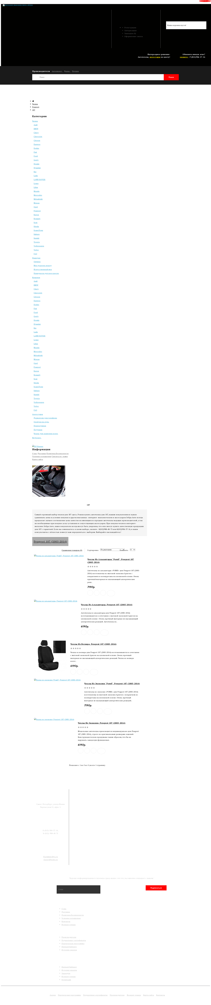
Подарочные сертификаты (74, 940)
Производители (69, 937)
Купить (96, 593)
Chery (36, 132)
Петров (75, 71)
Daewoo (37, 144)
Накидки (36, 258)
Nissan (37, 203)
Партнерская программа (73, 943)
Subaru (37, 234)
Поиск (171, 77)
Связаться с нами (60, 456)
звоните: (184, 57)
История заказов (69, 950)
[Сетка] (34, 549)
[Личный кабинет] (138, 19)
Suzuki (36, 238)
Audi (35, 125)
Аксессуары (37, 414)
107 (33, 110)
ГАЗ (35, 254)
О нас (34, 453)
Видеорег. (36, 438)
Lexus (36, 183)
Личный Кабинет (69, 947)
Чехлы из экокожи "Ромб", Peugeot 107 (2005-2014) (112, 683)
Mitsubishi (38, 199)
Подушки (38, 429)
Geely (36, 160)
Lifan (36, 187)
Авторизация (130, 30)
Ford (36, 156)
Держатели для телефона (45, 418)
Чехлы (35, 104)
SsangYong (38, 230)
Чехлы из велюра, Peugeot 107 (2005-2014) (93, 644)
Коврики (36, 277)
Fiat (35, 152)
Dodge (36, 148)
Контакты (66, 921)
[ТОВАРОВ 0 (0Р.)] (169, 17)
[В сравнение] (103, 593)
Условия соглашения (41, 456)
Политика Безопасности (57, 453)
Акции (53, 995)
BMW (36, 129)
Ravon (36, 215)
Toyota (37, 242)
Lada (36, 175)
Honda (36, 164)
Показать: (124, 550)
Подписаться (156, 888)
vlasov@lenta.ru (50, 859)
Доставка (42, 453)
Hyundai (37, 168)
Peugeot (35, 107)
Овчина (37, 261)
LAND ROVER (39, 179)
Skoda (36, 226)
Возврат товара (69, 924)
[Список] (38, 549)
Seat (35, 222)
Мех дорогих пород (43, 265)
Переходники (40, 426)
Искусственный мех (43, 269)
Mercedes (38, 195)
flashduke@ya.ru (50, 856)
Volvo (36, 250)
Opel (36, 207)
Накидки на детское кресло (46, 273)
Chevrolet (38, 136)
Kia (35, 172)
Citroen (37, 140)
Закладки (66, 973)
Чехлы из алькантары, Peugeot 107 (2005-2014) (106, 604)
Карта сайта (37, 459)
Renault (37, 218)
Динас (67, 71)
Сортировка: (93, 550)
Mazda (36, 191)
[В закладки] (90, 593)
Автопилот (57, 71)
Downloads (66, 979)
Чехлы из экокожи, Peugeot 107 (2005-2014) (101, 723)
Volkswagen (39, 246)
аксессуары (155, 57)
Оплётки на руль (41, 422)
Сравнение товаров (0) (72, 550)
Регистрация (130, 27)
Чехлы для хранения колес (46, 433)
